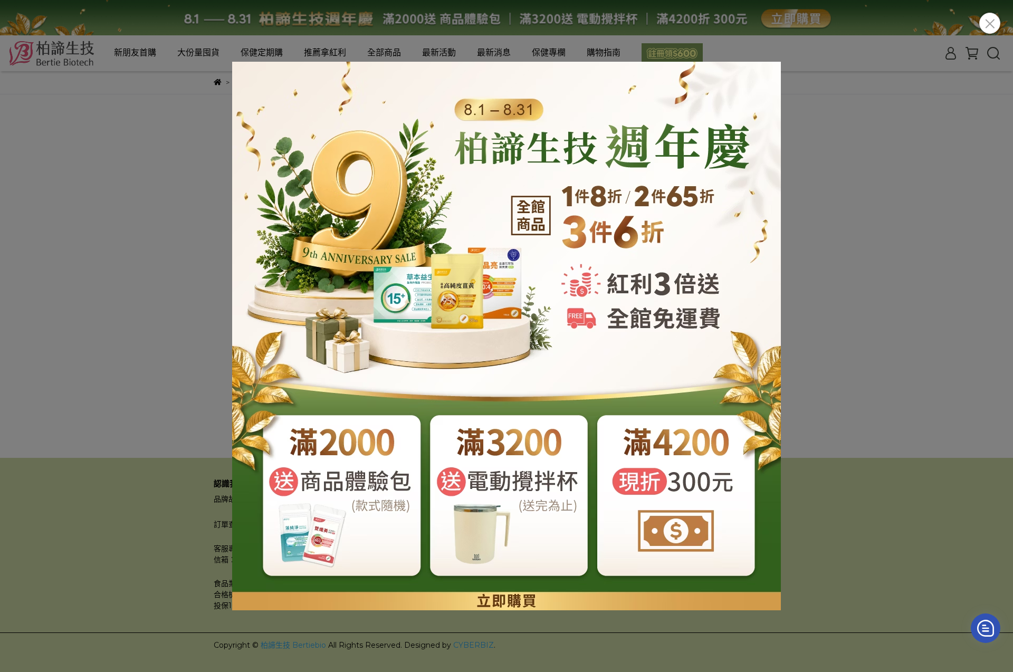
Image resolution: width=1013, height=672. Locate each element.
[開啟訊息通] (985, 628)
